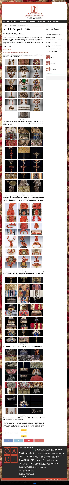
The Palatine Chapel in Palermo (52, 42)
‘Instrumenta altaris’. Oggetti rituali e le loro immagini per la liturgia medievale (54, 29)
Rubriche (49, 21)
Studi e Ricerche (22, 21)
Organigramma (6, 2)
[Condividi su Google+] (39, 440)
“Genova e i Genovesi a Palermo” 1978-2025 (54, 34)
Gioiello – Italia (48, 32)
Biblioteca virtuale (11, 21)
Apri (24, 430)
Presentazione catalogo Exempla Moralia (53, 48)
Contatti (13, 2)
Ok (34, 483)
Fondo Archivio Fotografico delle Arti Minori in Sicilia (15, 52)
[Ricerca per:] (59, 2)
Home (4, 21)
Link (17, 2)
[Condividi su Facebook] (8, 440)
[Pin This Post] (29, 440)
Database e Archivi (32, 21)
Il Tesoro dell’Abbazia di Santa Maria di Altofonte (55, 39)
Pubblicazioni (41, 21)
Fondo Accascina (7, 49)
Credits (21, 2)
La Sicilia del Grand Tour (50, 37)
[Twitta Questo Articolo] (18, 440)
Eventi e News (56, 21)
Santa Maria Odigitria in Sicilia (51, 51)
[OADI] (34, 12)
